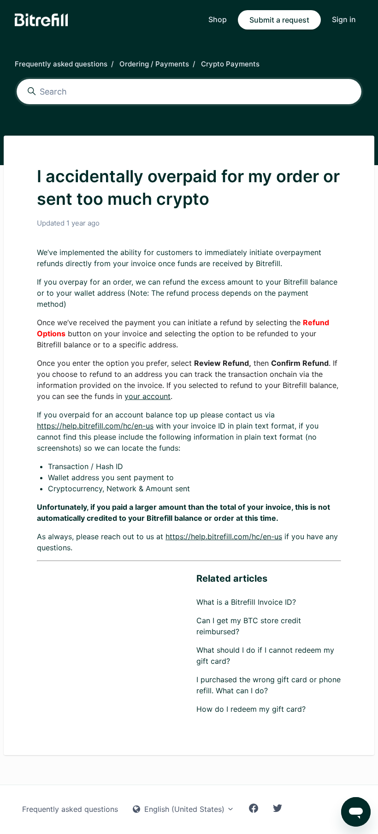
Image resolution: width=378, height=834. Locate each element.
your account (147, 396)
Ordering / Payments (154, 64)
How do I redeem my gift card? (251, 709)
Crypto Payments (230, 64)
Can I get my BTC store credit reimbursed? (248, 626)
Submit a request (279, 19)
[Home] (41, 19)
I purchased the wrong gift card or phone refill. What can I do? (268, 685)
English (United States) (184, 809)
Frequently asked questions (61, 64)
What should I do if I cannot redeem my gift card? (265, 655)
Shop (217, 19)
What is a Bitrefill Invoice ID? (246, 602)
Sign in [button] (344, 19)
